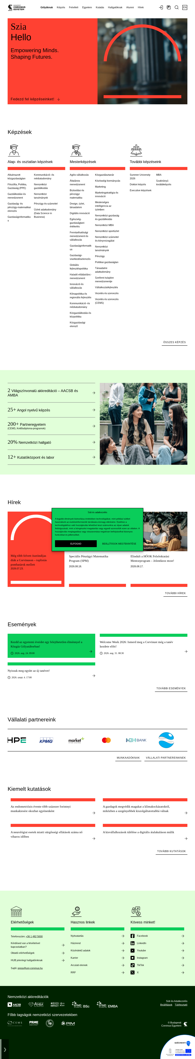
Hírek (141, 7)
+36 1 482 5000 (34, 936)
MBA (158, 175)
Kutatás (100, 7)
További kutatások (171, 851)
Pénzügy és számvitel (46, 203)
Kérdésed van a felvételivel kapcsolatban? (25, 945)
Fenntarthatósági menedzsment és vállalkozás (79, 236)
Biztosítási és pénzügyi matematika (77, 194)
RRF (73, 972)
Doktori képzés (138, 184)
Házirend (76, 943)
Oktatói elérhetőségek (22, 953)
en (185, 7)
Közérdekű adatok (80, 950)
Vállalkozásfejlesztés (106, 287)
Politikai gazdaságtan (106, 262)
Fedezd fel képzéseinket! (32, 99)
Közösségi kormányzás (107, 180)
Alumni (130, 7)
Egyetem (87, 7)
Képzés (61, 7)
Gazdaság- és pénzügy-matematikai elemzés (19, 207)
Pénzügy (100, 256)
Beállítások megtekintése (119, 543)
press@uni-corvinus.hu (30, 968)
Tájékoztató (181, 1004)
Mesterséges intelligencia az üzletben (103, 206)
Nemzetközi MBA (104, 225)
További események (171, 688)
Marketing (100, 186)
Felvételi (73, 7)
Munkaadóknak (128, 757)
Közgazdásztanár (104, 175)
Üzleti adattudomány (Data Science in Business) (45, 213)
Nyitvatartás (77, 936)
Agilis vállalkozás (79, 175)
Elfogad (75, 543)
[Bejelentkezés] (161, 8)
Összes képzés (174, 342)
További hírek (175, 593)
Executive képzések (140, 190)
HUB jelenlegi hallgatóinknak (27, 960)
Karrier (74, 958)
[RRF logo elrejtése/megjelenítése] (5, 1049)
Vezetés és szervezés (107, 293)
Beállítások (166, 1004)
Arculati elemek (79, 965)
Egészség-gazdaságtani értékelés (77, 223)
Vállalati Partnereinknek (166, 757)
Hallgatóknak (115, 7)
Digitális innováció (80, 213)
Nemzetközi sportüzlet (107, 231)
